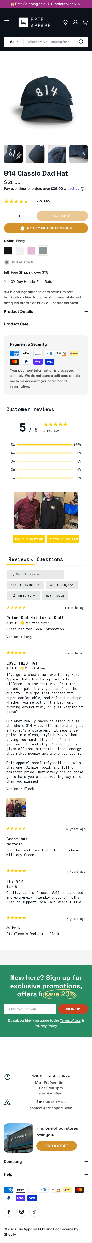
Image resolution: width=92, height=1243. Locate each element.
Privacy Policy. (46, 1025)
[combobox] (46, 42)
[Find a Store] (65, 22)
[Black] (8, 251)
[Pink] (31, 251)
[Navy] (43, 251)
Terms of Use (70, 1020)
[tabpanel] (46, 755)
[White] (20, 251)
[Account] (75, 22)
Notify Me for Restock (49, 228)
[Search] (81, 42)
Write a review (63, 539)
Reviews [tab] (20, 559)
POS (41, 1229)
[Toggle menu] (7, 22)
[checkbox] (55, 595)
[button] (46, 444)
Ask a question (29, 539)
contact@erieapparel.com (51, 1107)
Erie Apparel (27, 1229)
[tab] (51, 559)
